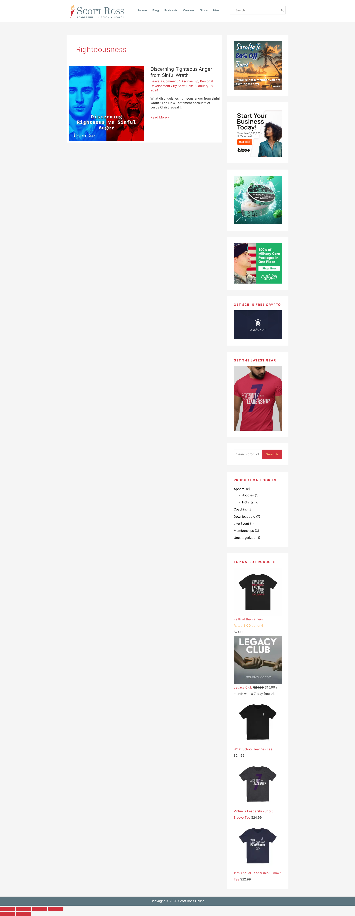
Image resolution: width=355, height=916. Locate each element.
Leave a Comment (164, 81)
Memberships (244, 530)
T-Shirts (247, 502)
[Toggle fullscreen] (23, 909)
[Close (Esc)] (55, 909)
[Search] (282, 10)
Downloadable (244, 516)
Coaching (241, 509)
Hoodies (247, 495)
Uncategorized (245, 538)
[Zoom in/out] (7, 909)
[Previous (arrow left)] (7, 914)
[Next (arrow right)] (23, 914)
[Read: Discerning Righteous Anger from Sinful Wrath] (106, 103)
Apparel (239, 489)
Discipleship (189, 81)
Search (272, 454)
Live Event (241, 523)
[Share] (39, 909)
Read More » (160, 117)
